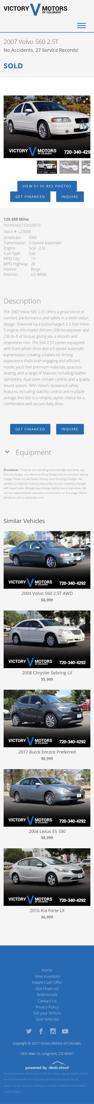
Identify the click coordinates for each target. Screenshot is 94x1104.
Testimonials (47, 994)
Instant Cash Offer (47, 982)
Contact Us (47, 1000)
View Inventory (47, 976)
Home (47, 970)
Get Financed (47, 988)
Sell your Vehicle (47, 1013)
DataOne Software (79, 1073)
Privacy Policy (47, 1007)
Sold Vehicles (47, 1019)
